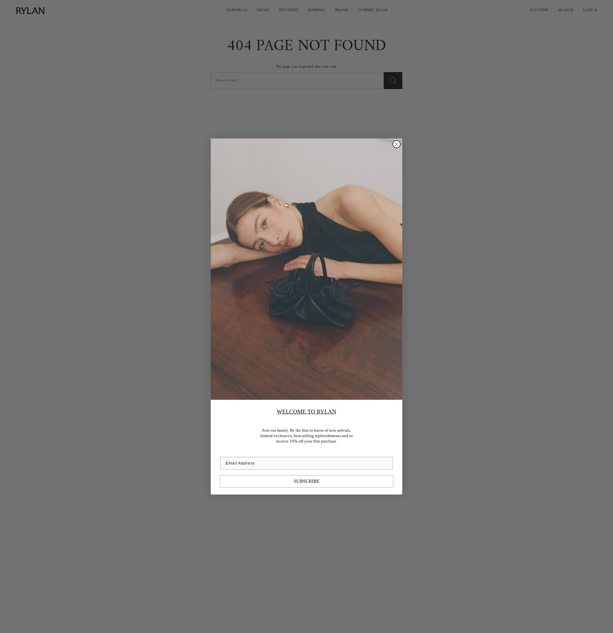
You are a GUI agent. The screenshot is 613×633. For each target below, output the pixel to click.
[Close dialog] (396, 144)
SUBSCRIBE (307, 481)
